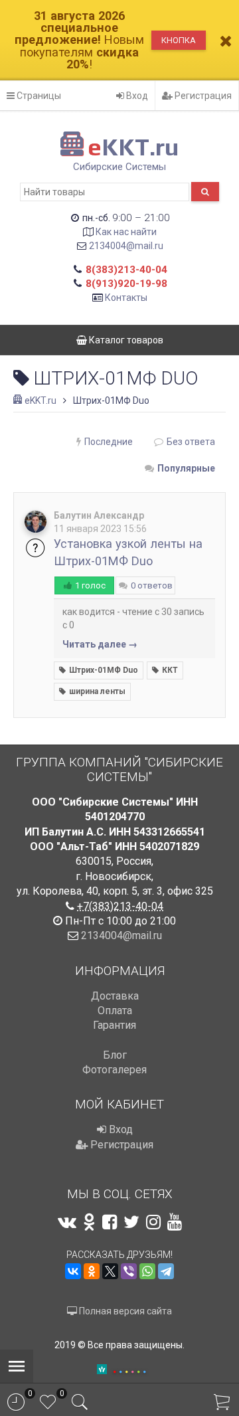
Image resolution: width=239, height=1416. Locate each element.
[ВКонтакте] (73, 1271)
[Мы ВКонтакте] (67, 1222)
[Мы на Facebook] (109, 1222)
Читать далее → (99, 644)
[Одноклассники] (92, 1271)
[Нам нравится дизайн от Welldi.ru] (102, 1370)
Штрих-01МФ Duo (103, 670)
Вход (136, 95)
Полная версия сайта (124, 1311)
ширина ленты (97, 691)
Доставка (115, 996)
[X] (110, 1271)
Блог (115, 1055)
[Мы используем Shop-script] (129, 1369)
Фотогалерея (114, 1069)
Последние (108, 441)
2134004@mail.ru (126, 245)
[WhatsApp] (147, 1271)
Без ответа (191, 441)
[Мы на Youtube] (174, 1222)
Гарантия (114, 1025)
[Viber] (129, 1271)
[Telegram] (166, 1271)
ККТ (170, 670)
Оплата (115, 1010)
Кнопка (178, 40)
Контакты (126, 297)
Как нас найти (126, 231)
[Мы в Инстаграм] (153, 1222)
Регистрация (202, 95)
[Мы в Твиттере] (131, 1222)
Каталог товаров (125, 340)
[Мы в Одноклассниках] (89, 1222)
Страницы (38, 95)
